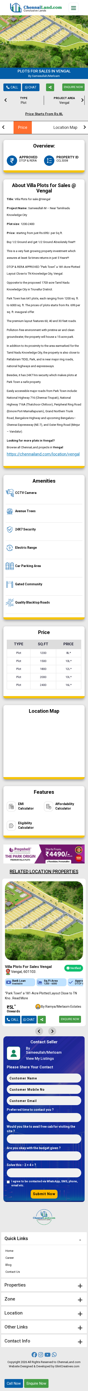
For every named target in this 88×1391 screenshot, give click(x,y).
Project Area (64, 100)
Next (82, 99)
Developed (43, 1366)
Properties (15, 1285)
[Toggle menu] (74, 8)
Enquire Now (73, 87)
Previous (5, 99)
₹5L (13, 1008)
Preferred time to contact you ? (30, 1109)
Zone (10, 1299)
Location (14, 1313)
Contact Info (17, 1341)
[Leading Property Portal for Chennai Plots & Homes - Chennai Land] (35, 7)
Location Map (65, 127)
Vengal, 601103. (23, 971)
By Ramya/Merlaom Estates (61, 1006)
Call (14, 87)
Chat (32, 87)
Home (9, 1250)
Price (22, 127)
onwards (13, 1011)
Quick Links (16, 1238)
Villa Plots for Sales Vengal (28, 967)
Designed (26, 1366)
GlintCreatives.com (67, 1366)
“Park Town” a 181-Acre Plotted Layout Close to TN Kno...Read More (41, 995)
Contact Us (12, 1271)
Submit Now (44, 1194)
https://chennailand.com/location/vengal (43, 454)
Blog (8, 1264)
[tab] (44, 1238)
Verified (75, 968)
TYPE (23, 100)
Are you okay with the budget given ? (34, 1148)
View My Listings (40, 1059)
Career (9, 1257)
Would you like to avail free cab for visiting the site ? (41, 1129)
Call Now (14, 1383)
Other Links (16, 1327)
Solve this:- (21, 1165)
